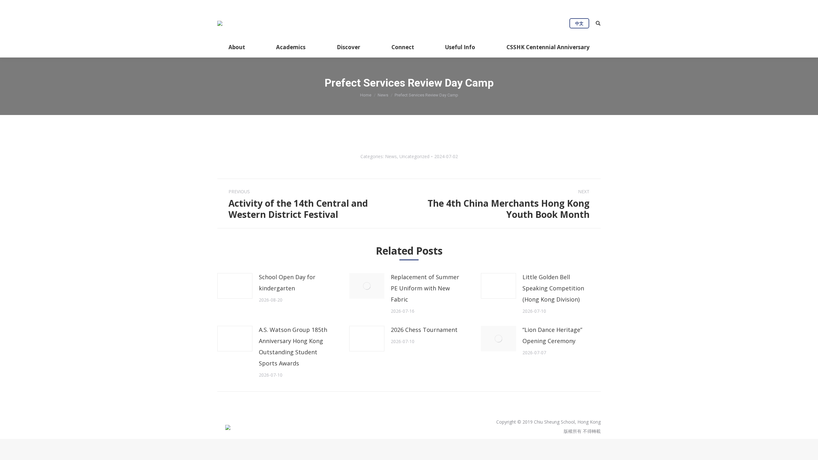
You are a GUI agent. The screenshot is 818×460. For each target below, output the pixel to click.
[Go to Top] (808, 450)
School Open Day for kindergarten (287, 282)
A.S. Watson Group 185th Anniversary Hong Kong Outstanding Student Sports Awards (293, 346)
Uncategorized (414, 156)
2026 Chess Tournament (424, 330)
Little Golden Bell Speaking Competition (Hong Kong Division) (553, 288)
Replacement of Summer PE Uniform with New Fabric (425, 288)
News (383, 95)
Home (365, 95)
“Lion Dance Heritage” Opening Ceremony (552, 335)
